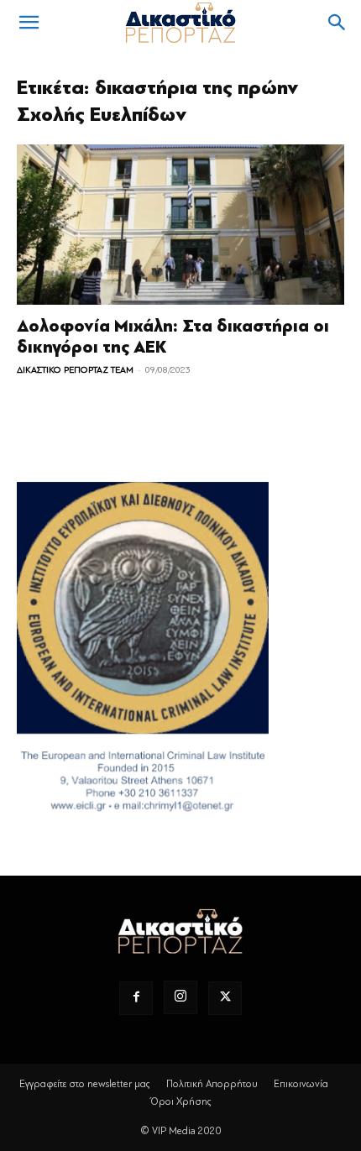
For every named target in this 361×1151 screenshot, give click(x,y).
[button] (28, 22)
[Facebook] (136, 998)
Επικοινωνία (301, 1084)
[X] (225, 998)
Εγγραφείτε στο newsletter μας (84, 1084)
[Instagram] (180, 997)
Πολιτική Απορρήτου (212, 1084)
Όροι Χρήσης (181, 1101)
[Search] (337, 22)
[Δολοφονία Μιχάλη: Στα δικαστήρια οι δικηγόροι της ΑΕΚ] (180, 224)
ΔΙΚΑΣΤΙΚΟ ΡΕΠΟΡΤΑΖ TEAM (75, 369)
